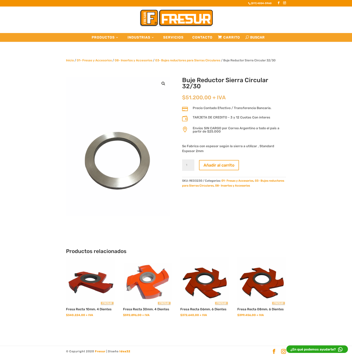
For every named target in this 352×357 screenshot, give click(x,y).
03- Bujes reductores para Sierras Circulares (187, 60)
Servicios (173, 37)
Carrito (231, 37)
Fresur (100, 351)
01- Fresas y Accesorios (94, 60)
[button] (163, 83)
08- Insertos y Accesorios (133, 60)
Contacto (202, 37)
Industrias (139, 37)
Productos (103, 37)
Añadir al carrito (219, 165)
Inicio (70, 60)
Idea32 (124, 351)
